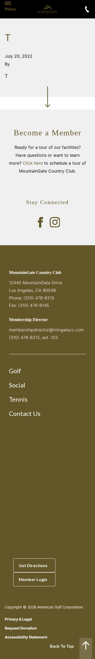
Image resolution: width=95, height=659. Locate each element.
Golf (15, 371)
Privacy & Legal (18, 619)
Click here (33, 163)
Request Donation (21, 628)
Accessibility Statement (26, 637)
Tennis (18, 399)
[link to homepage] (47, 9)
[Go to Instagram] (55, 222)
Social (17, 385)
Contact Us (24, 413)
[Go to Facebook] (40, 222)
